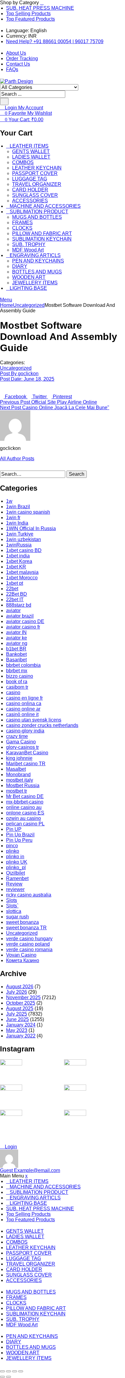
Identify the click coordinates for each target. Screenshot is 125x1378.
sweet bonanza (22, 922)
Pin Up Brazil (20, 834)
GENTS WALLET (31, 151)
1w (9, 501)
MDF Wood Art (28, 249)
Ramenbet (17, 878)
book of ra (16, 681)
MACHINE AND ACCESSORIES (45, 206)
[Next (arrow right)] (8, 1377)
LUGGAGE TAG (29, 178)
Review (14, 883)
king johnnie (19, 758)
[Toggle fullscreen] (8, 1371)
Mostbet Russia (22, 785)
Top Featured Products (30, 19)
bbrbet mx (16, 670)
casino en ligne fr (24, 698)
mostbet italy (19, 780)
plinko (12, 851)
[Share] (14, 1371)
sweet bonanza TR (26, 927)
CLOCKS (22, 228)
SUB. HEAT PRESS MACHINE (40, 8)
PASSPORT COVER (35, 173)
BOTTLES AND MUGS (37, 271)
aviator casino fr (23, 626)
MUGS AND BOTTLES (37, 217)
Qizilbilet (15, 873)
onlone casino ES (25, 812)
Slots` (12, 905)
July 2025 (16, 1013)
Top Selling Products (28, 13)
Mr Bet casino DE (25, 796)
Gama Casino (21, 741)
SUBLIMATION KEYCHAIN (42, 239)
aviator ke (16, 637)
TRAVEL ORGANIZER (36, 184)
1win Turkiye (19, 533)
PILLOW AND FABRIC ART (42, 233)
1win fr (13, 517)
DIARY (19, 266)
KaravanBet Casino (27, 752)
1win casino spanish (28, 512)
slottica (13, 911)
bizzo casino (19, 676)
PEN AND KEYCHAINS (38, 260)
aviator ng (16, 643)
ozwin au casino (23, 818)
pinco (12, 845)
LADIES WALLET (31, 156)
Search (76, 474)
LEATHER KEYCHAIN (37, 167)
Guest (30, 1170)
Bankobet (16, 654)
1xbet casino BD (24, 550)
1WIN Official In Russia (31, 528)
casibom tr (17, 687)
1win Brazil (18, 506)
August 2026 (19, 986)
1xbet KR (16, 566)
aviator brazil (20, 616)
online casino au (24, 807)
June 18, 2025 (27, 379)
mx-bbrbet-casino (24, 801)
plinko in (15, 856)
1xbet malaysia (22, 572)
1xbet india (18, 555)
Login (10, 1146)
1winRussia (19, 544)
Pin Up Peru (19, 840)
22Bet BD (16, 594)
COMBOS (23, 162)
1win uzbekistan (23, 539)
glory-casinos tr (22, 747)
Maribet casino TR (26, 763)
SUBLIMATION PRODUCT (39, 211)
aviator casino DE (25, 621)
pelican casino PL (25, 823)
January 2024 (20, 1024)
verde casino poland (28, 944)
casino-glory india (25, 730)
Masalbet (16, 769)
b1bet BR (16, 648)
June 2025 (17, 1019)
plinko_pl (16, 867)
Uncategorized (29, 305)
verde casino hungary (29, 938)
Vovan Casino (21, 955)
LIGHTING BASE (28, 288)
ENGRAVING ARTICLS (35, 255)
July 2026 (16, 992)
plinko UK (16, 862)
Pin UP (14, 829)
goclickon (19, 373)
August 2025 (19, 1008)
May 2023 (16, 1030)
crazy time (17, 736)
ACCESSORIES (30, 200)
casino (13, 692)
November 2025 (23, 997)
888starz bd (18, 605)
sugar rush (17, 916)
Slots (11, 900)
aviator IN (16, 632)
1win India (17, 523)
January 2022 (20, 1035)
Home (6, 305)
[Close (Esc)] (20, 1371)
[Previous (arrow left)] (2, 1377)
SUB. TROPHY (29, 244)
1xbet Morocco (22, 577)
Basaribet (16, 659)
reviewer (15, 889)
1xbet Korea (19, 561)
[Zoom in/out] (2, 1371)
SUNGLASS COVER (35, 195)
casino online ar (23, 708)
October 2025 (20, 1003)
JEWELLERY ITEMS (35, 282)
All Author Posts (17, 458)
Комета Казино (22, 960)
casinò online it (22, 714)
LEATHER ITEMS (29, 146)
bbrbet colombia (23, 665)
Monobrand (18, 774)
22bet (12, 588)
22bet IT (15, 599)
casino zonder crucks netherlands (42, 725)
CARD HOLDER (30, 189)
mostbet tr (16, 791)
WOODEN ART (29, 277)
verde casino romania (29, 949)
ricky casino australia (28, 894)
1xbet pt (14, 583)
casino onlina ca (23, 703)
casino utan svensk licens (33, 719)
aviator (13, 610)
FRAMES (22, 222)
